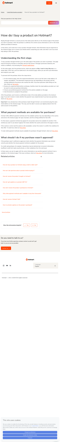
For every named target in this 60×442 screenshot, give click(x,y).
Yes (27, 225)
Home (2, 12)
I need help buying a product (14, 12)
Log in (49, 3)
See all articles (6, 212)
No (35, 225)
